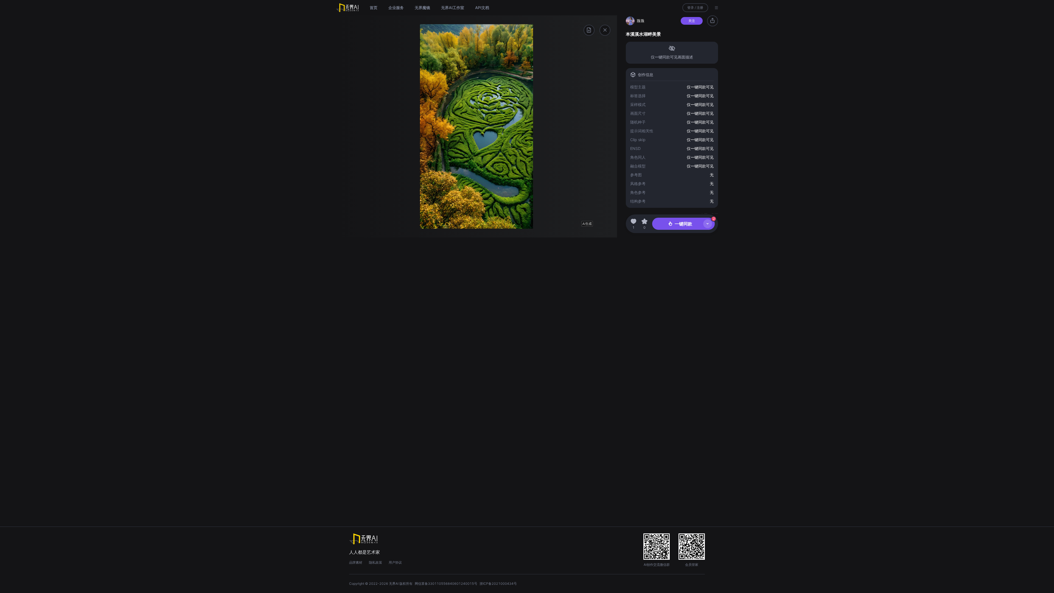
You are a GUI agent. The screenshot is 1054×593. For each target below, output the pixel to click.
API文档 (482, 7)
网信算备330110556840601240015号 (446, 583)
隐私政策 (375, 562)
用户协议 (395, 562)
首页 (373, 7)
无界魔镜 (422, 7)
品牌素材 (355, 562)
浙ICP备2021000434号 (498, 583)
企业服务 (396, 7)
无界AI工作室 (452, 7)
